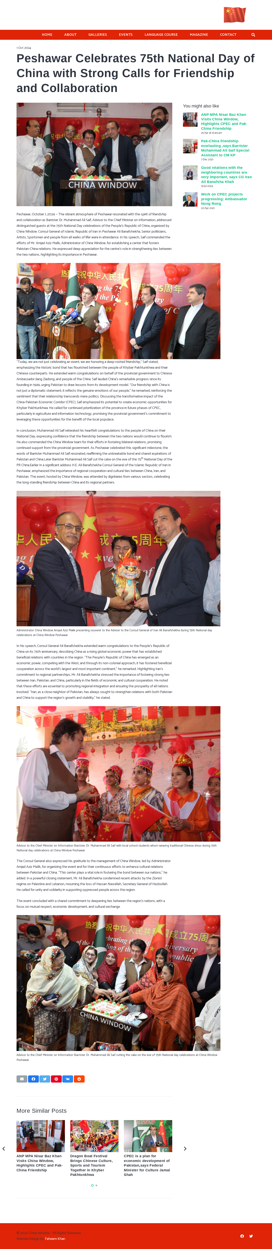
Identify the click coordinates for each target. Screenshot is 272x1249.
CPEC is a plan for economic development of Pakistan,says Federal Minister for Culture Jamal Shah (147, 1165)
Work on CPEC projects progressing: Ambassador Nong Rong (224, 199)
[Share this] (33, 1079)
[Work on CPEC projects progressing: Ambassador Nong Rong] (190, 199)
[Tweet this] (44, 1079)
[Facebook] (242, 1236)
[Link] (235, 15)
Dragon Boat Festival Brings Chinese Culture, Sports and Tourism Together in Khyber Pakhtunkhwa (91, 1165)
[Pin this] (56, 1079)
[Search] (253, 35)
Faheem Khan (55, 1239)
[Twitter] (251, 1236)
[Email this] (22, 1079)
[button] (92, 1185)
